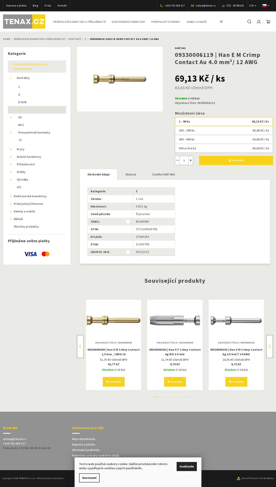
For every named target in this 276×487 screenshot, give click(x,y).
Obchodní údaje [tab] (98, 174)
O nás (47, 6)
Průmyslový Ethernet (28, 204)
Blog (35, 6)
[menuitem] (79, 21)
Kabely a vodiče (24, 211)
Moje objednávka (83, 439)
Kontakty (23, 78)
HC (20, 117)
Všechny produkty (26, 227)
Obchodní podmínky (86, 450)
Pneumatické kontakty (34, 132)
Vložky (21, 172)
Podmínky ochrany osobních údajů (95, 455)
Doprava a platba (16, 6)
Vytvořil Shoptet (250, 478)
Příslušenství (26, 164)
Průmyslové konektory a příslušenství (31, 66)
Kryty (20, 149)
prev (80, 346)
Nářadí (18, 219)
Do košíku (238, 160)
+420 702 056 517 (14, 443)
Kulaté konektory (29, 157)
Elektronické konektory (30, 196)
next (269, 346)
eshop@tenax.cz (14, 439)
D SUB (22, 102)
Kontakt (62, 6)
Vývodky (22, 180)
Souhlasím (186, 466)
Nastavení (89, 478)
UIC (19, 187)
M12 (21, 125)
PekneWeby (268, 478)
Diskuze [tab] (131, 174)
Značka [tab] (163, 174)
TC (20, 140)
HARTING (180, 48)
